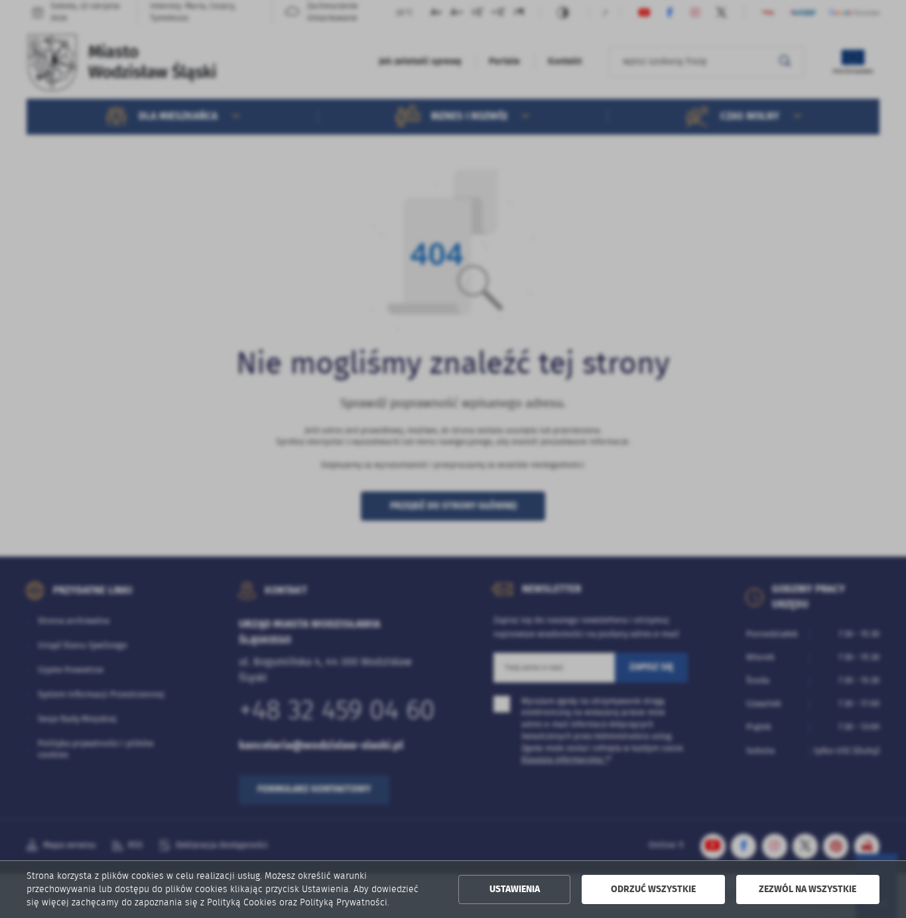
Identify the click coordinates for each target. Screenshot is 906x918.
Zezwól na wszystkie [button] (807, 889)
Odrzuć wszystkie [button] (653, 889)
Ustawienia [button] (514, 889)
